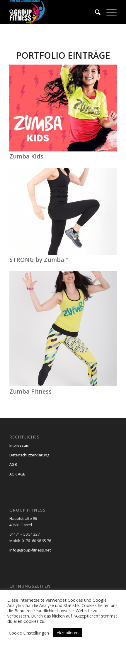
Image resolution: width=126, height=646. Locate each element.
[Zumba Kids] (63, 150)
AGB (13, 464)
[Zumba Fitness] (63, 384)
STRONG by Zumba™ (39, 260)
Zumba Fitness (30, 391)
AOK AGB (17, 474)
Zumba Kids (26, 156)
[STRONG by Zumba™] (63, 253)
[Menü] (109, 12)
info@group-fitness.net (30, 550)
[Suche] (95, 12)
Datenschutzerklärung (29, 455)
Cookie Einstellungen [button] (29, 632)
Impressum (19, 445)
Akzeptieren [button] (68, 632)
